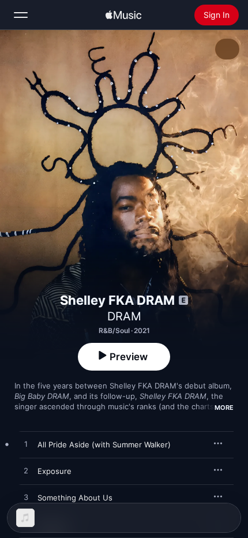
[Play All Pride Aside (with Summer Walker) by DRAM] (25, 444)
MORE (224, 408)
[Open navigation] (20, 15)
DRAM (124, 316)
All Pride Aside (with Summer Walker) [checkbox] (104, 444)
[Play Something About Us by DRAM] (25, 497)
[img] (123, 15)
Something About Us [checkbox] (74, 497)
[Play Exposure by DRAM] (25, 471)
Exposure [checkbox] (54, 471)
